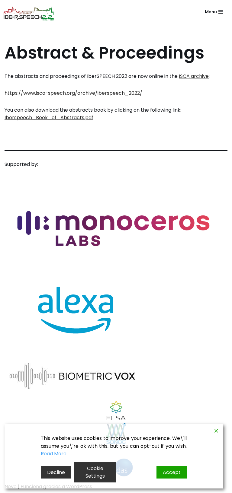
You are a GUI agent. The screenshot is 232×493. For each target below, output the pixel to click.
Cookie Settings (95, 472)
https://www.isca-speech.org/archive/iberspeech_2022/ (73, 93)
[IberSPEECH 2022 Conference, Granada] (30, 13)
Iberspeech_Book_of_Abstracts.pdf (49, 117)
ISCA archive (194, 76)
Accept (172, 472)
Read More (53, 453)
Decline (56, 472)
